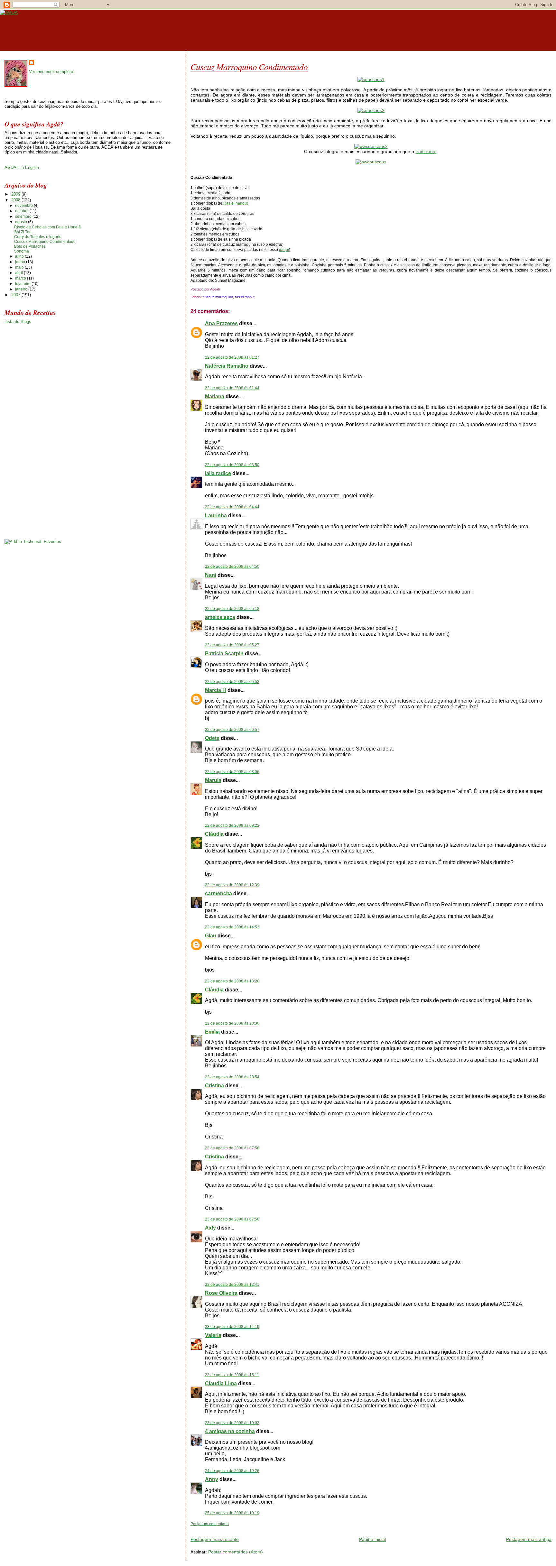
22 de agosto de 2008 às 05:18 (232, 608)
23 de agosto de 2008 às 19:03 (232, 1423)
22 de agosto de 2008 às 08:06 (232, 771)
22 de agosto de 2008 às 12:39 (232, 885)
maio (20, 267)
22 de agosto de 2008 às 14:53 (232, 927)
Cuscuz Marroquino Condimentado (249, 66)
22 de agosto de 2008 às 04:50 (232, 566)
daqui (284, 249)
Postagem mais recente (214, 1539)
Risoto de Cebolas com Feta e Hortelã (47, 227)
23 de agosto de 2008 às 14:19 (232, 1326)
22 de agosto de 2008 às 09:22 (232, 825)
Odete (212, 738)
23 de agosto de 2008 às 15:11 (232, 1375)
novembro (24, 205)
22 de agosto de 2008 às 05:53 (232, 681)
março (21, 278)
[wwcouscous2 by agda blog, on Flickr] (371, 146)
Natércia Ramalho (226, 366)
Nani (210, 575)
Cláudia (214, 834)
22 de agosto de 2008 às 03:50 (232, 465)
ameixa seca (220, 617)
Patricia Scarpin (224, 653)
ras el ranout (245, 297)
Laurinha (216, 515)
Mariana (214, 396)
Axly (210, 1227)
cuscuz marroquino (218, 297)
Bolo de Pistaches (30, 246)
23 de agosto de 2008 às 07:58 (232, 1148)
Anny (211, 1479)
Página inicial (372, 1539)
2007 (16, 294)
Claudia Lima (221, 1383)
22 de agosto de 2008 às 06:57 (232, 729)
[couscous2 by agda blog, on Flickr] (371, 110)
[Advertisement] (265, 1528)
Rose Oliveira (221, 1293)
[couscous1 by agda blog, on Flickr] (371, 79)
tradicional (425, 151)
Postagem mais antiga (528, 1539)
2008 (16, 200)
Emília (212, 1032)
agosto (21, 222)
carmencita (218, 893)
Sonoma (21, 251)
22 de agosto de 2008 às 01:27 (232, 357)
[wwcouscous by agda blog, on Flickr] (371, 161)
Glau (210, 935)
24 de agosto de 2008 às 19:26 (232, 1471)
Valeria (213, 1335)
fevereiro (23, 283)
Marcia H (215, 690)
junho (20, 262)
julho (20, 256)
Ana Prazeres (221, 323)
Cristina (214, 1085)
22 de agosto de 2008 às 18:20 (232, 981)
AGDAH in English (22, 167)
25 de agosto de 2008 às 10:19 (232, 1513)
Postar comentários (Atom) (235, 1551)
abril (19, 273)
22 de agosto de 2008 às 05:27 (232, 645)
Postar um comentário (209, 1524)
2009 (16, 194)
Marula (213, 780)
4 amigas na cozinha (230, 1431)
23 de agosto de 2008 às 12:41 (232, 1284)
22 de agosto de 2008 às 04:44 (232, 507)
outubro (22, 211)
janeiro (21, 289)
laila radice (218, 473)
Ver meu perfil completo (51, 71)
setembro (23, 216)
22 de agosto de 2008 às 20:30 (232, 1023)
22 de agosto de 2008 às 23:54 (232, 1077)
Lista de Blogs (18, 321)
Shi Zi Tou (23, 232)
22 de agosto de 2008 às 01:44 (232, 388)
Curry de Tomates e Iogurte (37, 237)
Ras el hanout (235, 203)
